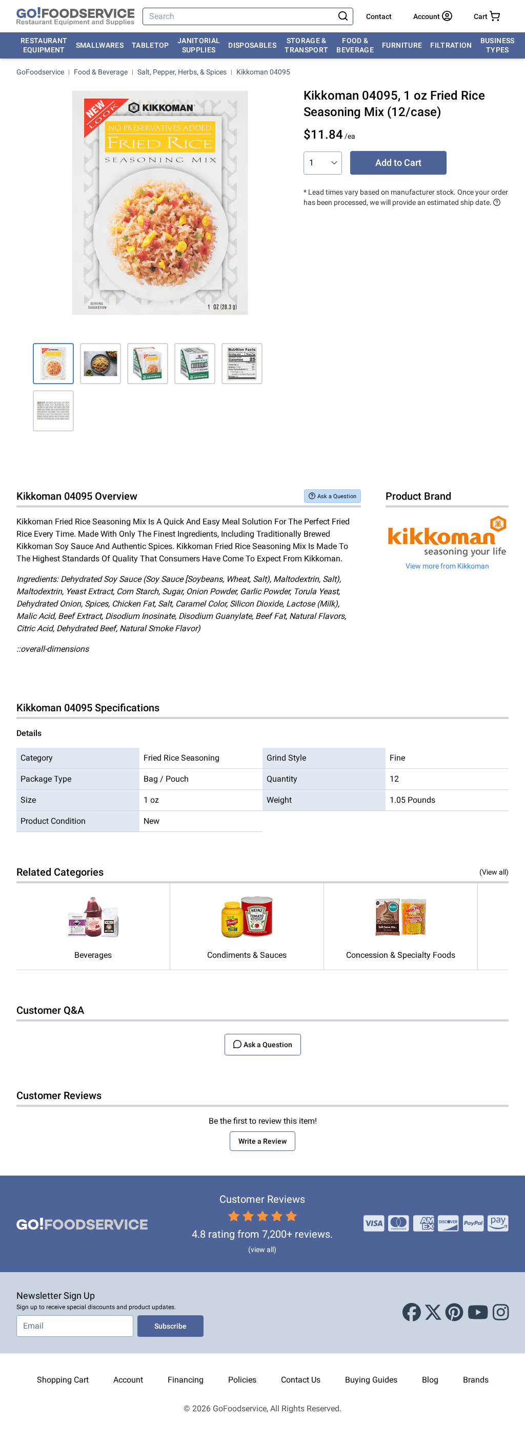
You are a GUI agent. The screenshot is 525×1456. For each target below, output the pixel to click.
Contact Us (300, 1380)
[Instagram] (501, 1312)
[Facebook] (411, 1312)
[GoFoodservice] (75, 16)
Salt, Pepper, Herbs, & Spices (182, 72)
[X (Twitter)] (433, 1312)
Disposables (252, 45)
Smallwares (100, 45)
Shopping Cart (63, 1380)
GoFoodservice (40, 72)
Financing (186, 1380)
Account (128, 1380)
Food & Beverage (355, 45)
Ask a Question (336, 496)
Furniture (402, 45)
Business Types (497, 45)
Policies (242, 1380)
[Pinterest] (454, 1312)
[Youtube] (478, 1312)
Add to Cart (398, 162)
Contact (379, 16)
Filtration (451, 45)
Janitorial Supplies (198, 45)
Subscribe (170, 1326)
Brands (476, 1380)
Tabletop (150, 45)
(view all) (262, 1249)
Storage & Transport (306, 45)
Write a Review (262, 1141)
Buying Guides (371, 1380)
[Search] (343, 16)
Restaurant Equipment (44, 45)
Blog (430, 1380)
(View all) (494, 872)
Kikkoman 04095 (263, 72)
